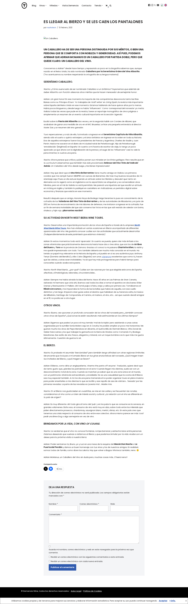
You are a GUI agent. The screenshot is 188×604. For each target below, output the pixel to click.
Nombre (53, 504)
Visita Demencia (70, 5)
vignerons (106, 256)
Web (112, 504)
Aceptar (163, 600)
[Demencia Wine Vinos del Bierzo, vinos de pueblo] (24, 5)
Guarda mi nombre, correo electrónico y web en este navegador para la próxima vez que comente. (91, 551)
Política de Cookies (92, 591)
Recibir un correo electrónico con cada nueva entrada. (77, 561)
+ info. (172, 600)
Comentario (55, 514)
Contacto (86, 5)
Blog (34, 5)
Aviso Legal (76, 591)
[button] (45, 5)
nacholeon (51, 27)
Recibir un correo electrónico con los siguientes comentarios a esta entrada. (87, 557)
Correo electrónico (89, 504)
